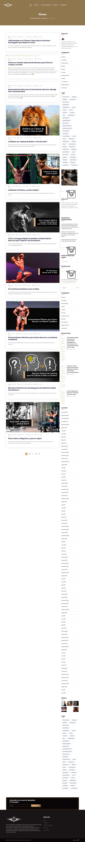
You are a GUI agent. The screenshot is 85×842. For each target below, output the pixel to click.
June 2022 (63, 471)
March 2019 (63, 591)
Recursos (56, 5)
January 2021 (64, 523)
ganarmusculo (66, 141)
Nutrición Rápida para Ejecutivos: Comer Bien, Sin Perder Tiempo (68, 240)
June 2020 (63, 545)
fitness (64, 138)
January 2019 (64, 597)
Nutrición (63, 78)
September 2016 (65, 683)
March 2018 (63, 628)
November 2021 (64, 492)
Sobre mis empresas (46, 5)
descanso (72, 112)
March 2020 (64, 554)
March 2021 (63, 517)
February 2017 (64, 668)
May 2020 (63, 548)
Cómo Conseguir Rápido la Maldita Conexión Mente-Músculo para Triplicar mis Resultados (30, 239)
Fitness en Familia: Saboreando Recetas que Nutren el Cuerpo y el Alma (30, 64)
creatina (64, 110)
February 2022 (64, 483)
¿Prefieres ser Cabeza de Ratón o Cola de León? (27, 142)
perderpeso (73, 149)
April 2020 (63, 551)
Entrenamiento (64, 63)
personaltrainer (66, 152)
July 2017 (63, 652)
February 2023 (64, 446)
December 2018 (64, 600)
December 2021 (64, 489)
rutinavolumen (73, 159)
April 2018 (63, 625)
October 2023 (64, 421)
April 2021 (63, 514)
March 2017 (63, 665)
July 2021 (63, 504)
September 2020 (65, 535)
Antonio (22, 36)
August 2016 (64, 686)
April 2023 (63, 440)
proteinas (65, 157)
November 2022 (65, 455)
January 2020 (64, 560)
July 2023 (63, 430)
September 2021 (65, 498)
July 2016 (63, 689)
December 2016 (64, 674)
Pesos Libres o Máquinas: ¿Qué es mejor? (25, 438)
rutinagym (65, 159)
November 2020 (65, 529)
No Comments (39, 36)
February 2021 (64, 520)
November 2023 (65, 418)
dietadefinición (66, 117)
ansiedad (65, 99)
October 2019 (64, 569)
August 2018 (64, 612)
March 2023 (64, 443)
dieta (64, 115)
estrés (74, 136)
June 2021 (63, 508)
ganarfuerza (71, 138)
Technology (64, 87)
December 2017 (64, 637)
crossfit (70, 110)
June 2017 (63, 656)
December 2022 (65, 452)
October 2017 (64, 643)
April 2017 (63, 662)
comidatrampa (66, 107)
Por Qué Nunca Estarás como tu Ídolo (23, 289)
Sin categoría (64, 81)
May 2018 (63, 622)
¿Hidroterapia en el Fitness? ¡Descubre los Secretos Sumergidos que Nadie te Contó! (29, 41)
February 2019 (64, 594)
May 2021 (63, 511)
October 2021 (64, 495)
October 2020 (64, 532)
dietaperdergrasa (66, 120)
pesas (73, 152)
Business (63, 57)
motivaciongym (72, 144)
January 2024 (64, 412)
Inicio (30, 5)
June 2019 (63, 582)
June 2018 (63, 619)
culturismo (65, 112)
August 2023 (64, 427)
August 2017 (64, 649)
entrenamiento (66, 131)
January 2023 (64, 449)
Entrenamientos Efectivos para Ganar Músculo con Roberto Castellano (32, 338)
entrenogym (65, 133)
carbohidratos (66, 104)
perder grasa (65, 149)
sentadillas (65, 162)
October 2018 (64, 606)
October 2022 (64, 458)
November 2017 (64, 640)
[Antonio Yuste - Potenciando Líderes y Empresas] (8, 5)
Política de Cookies (71, 282)
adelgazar (74, 96)
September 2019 (65, 572)
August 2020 (64, 538)
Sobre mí (36, 5)
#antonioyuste (66, 96)
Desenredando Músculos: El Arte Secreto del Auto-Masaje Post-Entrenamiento (32, 90)
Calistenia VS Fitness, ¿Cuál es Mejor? (23, 190)
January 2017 (64, 671)
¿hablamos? (63, 5)
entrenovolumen (66, 136)
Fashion (63, 66)
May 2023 (63, 437)
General (63, 69)
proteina (73, 154)
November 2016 (64, 677)
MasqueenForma (29, 36)
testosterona (74, 165)
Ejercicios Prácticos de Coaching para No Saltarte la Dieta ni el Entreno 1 (32, 389)
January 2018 (64, 634)
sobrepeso (72, 162)
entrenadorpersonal (67, 125)
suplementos (65, 165)
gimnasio (74, 141)
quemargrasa (73, 157)
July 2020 (63, 541)
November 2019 (64, 566)
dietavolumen (66, 123)
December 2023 (65, 415)
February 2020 (64, 557)
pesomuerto (65, 154)
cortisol (73, 107)
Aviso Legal (64, 282)
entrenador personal (67, 128)
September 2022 (65, 461)
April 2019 (63, 588)
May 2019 (63, 585)
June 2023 (63, 434)
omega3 (64, 146)
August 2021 (64, 501)
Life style (63, 72)
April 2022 (63, 477)
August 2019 (64, 575)
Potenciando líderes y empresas (38, 18)
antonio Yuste (66, 102)
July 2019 (63, 578)
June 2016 (63, 693)
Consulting (63, 60)
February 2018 (64, 631)
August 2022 (64, 464)
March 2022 (63, 480)
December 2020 (65, 526)
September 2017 (65, 646)
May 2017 (63, 659)
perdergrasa (72, 146)
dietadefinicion (71, 115)
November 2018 (64, 603)
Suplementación (65, 84)
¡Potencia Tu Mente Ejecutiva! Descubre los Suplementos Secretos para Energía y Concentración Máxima (69, 234)
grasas (64, 144)
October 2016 (64, 680)
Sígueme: (75, 840)
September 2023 (65, 424)
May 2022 (63, 474)
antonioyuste (72, 99)
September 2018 (65, 609)
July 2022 (63, 467)
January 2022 (64, 486)
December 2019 (64, 563)
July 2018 (63, 615)
